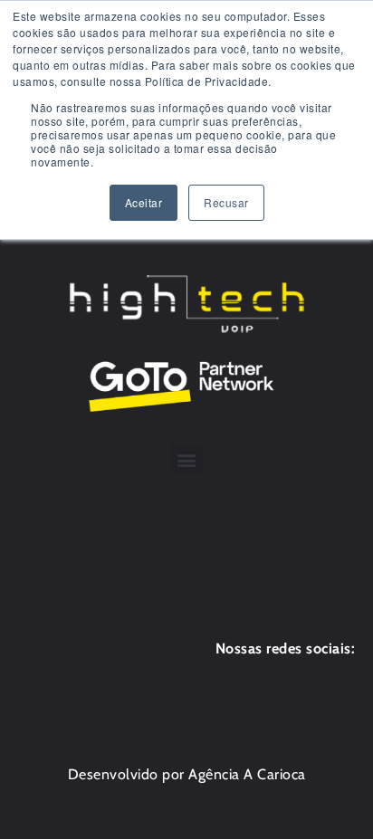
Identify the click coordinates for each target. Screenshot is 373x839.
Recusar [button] (226, 202)
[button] (186, 459)
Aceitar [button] (144, 202)
